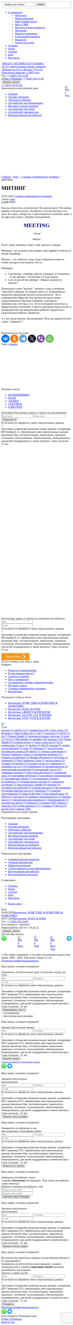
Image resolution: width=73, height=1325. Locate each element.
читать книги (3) (55, 760)
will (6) (63, 733)
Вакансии (20, 39)
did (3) (45, 745)
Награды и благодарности (30, 27)
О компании (15, 12)
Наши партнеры (24, 18)
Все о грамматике (18, 679)
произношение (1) (58, 799)
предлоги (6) (20, 796)
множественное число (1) (19, 790)
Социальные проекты (27, 36)
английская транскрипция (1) (30, 799)
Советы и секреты (18, 676)
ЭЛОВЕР (13, 401)
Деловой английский (20, 862)
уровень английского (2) (15, 757)
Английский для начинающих (25, 103)
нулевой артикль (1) (42, 787)
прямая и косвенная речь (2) (45, 796)
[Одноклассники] (14, 339)
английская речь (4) (56, 766)
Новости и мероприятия (22, 670)
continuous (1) (57, 763)
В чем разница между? (21, 673)
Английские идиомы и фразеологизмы (30, 682)
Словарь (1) (48, 805)
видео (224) (8, 808)
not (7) (40, 733)
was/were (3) (52, 733)
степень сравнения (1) (53, 751)
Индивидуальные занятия (23, 106)
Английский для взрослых (23, 112)
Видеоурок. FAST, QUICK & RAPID (29, 718)
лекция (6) (55, 745)
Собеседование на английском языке (29, 868)
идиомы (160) (48, 802)
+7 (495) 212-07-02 (12, 85)
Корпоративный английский (24, 115)
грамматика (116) (39, 730)
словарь (12, 344)
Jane (12, 199)
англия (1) (7, 730)
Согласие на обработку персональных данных (20, 1062)
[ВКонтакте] (5, 339)
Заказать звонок (11, 82)
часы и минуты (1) (45, 742)
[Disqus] (36, 488)
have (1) (23, 745)
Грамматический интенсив (23, 859)
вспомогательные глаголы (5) (46, 736)
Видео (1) (60, 805)
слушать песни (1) (23, 742)
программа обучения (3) (26, 775)
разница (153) (55, 739)
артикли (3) (53, 784)
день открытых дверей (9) (31, 784)
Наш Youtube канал (26, 21)
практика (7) (40, 748)
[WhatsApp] (49, 339)
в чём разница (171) (29, 805)
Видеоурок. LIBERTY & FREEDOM (29, 712)
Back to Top (8, 1322)
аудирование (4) (35, 766)
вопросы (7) (42, 790)
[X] (32, 339)
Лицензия (20, 30)
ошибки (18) (40, 739)
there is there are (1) (25, 733)
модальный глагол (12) (48, 769)
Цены (11, 48)
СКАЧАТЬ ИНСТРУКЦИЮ (16, 1197)
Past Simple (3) (24, 739)
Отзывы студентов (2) (14, 763)
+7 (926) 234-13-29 (17, 75)
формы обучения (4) (41, 757)
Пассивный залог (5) (56, 793)
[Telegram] (23, 339)
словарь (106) (23, 808)
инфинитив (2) (10, 745)
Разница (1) (33, 802)
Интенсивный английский (23, 844)
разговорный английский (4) (18, 769)
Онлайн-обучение (18, 97)
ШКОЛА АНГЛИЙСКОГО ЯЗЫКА (23, 63)
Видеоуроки (15, 691)
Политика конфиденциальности (20, 960)
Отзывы (12, 45)
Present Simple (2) (18, 736)
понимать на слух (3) (13, 766)
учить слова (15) (58, 730)
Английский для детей (21, 109)
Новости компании (26, 33)
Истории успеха (17, 685)
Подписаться (13, 656)
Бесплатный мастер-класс (23, 874)
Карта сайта (15, 903)
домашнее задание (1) (13, 772)
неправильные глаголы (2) (35, 781)
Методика (20, 15)
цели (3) (27, 748)
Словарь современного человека (33, 196)
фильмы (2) (7, 733)
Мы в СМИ (21, 24)
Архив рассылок (24, 42)
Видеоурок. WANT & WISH (24, 709)
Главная (12, 93)
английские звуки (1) (13, 802)
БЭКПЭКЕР (15, 407)
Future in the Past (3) (32, 793)
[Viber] (41, 339)
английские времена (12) (48, 754)
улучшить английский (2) (16, 787)
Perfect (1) (7, 796)
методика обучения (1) (40, 772)
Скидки (12, 51)
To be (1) (10, 739)
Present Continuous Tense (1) (17, 754)
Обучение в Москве (19, 100)
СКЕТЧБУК (15, 404)
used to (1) (34, 751)
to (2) (60, 742)
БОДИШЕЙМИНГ (19, 394)
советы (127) (21, 730)
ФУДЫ (12, 397)
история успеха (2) (38, 763)
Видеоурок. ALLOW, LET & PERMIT (30, 715)
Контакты (14, 57)
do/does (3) (35, 745)
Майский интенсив (19, 865)
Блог (11, 54)
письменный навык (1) (18, 778)
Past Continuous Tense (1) (31, 760)
